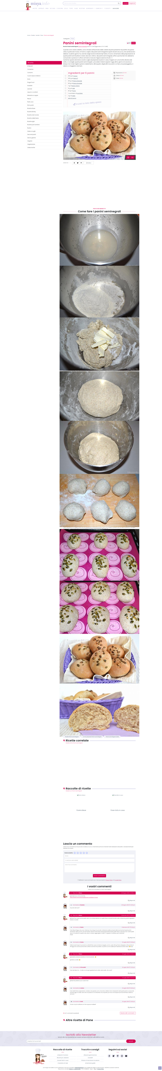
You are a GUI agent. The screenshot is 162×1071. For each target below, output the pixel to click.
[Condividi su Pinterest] (81, 162)
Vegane (29, 141)
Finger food (30, 82)
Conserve (30, 69)
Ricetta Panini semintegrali (72, 736)
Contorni (60, 8)
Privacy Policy (109, 880)
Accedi (125, 3)
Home (28, 35)
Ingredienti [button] (89, 8)
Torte (71, 8)
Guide (76, 8)
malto (73, 96)
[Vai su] (160, 1068)
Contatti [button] (107, 8)
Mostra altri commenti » (128, 1013)
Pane (41, 35)
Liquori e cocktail (32, 92)
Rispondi (132, 900)
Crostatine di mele (63, 1063)
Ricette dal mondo (33, 115)
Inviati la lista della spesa (88, 103)
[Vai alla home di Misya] (37, 5)
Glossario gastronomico (90, 1055)
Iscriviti (131, 1041)
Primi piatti (30, 105)
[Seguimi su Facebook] (109, 1056)
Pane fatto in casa (118, 810)
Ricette (35, 8)
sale (73, 88)
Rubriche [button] (99, 8)
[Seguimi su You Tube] (126, 1056)
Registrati (132, 3)
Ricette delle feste (33, 118)
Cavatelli (90, 1057)
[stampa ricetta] (128, 157)
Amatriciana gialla (90, 1063)
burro (74, 91)
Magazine (116, 8)
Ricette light (31, 121)
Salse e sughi (31, 131)
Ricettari (82, 8)
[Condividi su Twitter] (77, 162)
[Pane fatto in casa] (118, 801)
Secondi (52, 8)
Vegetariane (31, 144)
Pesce (29, 98)
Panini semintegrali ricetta (112, 736)
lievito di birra (75, 86)
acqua (75, 76)
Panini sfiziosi (81, 810)
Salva (89, 163)
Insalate (29, 85)
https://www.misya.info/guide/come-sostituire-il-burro (84, 897)
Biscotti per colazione (63, 1057)
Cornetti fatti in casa (62, 1060)
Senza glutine (31, 137)
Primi (46, 8)
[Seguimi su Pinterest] (117, 1056)
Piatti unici (30, 102)
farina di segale (77, 83)
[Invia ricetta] (132, 157)
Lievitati (37, 35)
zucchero (80, 93)
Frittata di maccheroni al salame (90, 1060)
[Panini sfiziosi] (81, 801)
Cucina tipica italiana (33, 76)
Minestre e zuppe (32, 95)
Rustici (29, 128)
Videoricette (31, 147)
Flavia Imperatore (82, 46)
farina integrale (77, 81)
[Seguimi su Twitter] (113, 1056)
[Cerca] (119, 3)
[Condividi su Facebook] (74, 162)
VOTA (133, 43)
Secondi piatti (31, 134)
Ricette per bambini (33, 124)
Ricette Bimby (31, 111)
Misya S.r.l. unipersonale (74, 1069)
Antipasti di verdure (62, 1055)
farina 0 (75, 78)
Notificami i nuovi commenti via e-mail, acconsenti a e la (100, 880)
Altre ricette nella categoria (99, 1026)
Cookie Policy (118, 880)
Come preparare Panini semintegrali (92, 736)
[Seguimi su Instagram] (122, 1056)
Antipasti (41, 8)
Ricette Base (31, 108)
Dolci (66, 8)
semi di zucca (72, 98)
